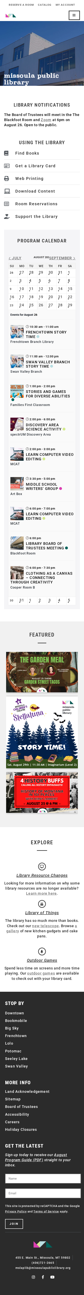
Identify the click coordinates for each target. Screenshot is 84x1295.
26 (41, 305)
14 (60, 289)
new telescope (45, 926)
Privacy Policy (16, 1211)
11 (31, 289)
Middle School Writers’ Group (42, 486)
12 (41, 289)
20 (51, 297)
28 (31, 272)
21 (60, 297)
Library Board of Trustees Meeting (45, 545)
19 (41, 297)
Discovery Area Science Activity (44, 427)
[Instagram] (34, 1277)
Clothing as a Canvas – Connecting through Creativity (41, 577)
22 (70, 297)
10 (21, 289)
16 (12, 297)
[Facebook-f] (43, 1277)
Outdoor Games (42, 960)
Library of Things (42, 912)
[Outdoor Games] (42, 951)
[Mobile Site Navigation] (74, 15)
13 (51, 289)
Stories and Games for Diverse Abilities (48, 393)
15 (70, 289)
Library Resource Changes (42, 875)
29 (41, 272)
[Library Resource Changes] (42, 866)
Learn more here (41, 893)
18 (31, 297)
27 (21, 272)
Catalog (44, 4)
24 (21, 305)
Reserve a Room (21, 4)
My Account (65, 4)
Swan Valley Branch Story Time (48, 364)
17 (21, 297)
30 (51, 272)
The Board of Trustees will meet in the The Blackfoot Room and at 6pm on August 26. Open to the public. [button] (41, 120)
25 (31, 305)
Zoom (46, 120)
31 (60, 272)
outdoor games (41, 973)
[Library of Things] (42, 904)
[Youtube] (53, 1277)
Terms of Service (46, 1211)
